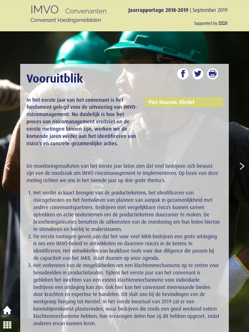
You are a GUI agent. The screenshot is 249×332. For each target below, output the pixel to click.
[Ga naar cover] (7, 310)
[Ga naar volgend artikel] (241, 166)
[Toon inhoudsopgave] (7, 324)
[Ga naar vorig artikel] (7, 166)
